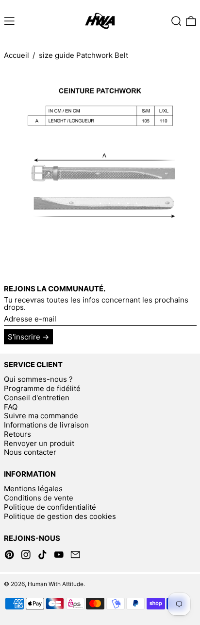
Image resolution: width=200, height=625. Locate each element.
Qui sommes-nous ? (38, 379)
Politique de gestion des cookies (60, 516)
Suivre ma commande (41, 415)
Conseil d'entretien (36, 397)
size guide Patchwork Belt (83, 55)
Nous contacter (30, 452)
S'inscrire (24, 336)
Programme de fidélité (42, 388)
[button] (176, 21)
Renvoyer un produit (39, 443)
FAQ (10, 406)
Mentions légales (33, 488)
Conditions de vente (38, 497)
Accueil (16, 55)
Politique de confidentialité (50, 507)
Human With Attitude (55, 584)
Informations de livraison (46, 424)
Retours (17, 434)
